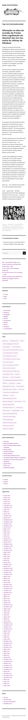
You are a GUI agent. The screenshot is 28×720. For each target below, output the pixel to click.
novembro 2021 (8, 505)
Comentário (7, 310)
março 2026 (7, 495)
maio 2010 (6, 681)
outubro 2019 (7, 548)
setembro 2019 (8, 550)
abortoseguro (7, 347)
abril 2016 (6, 615)
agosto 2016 (7, 608)
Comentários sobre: (11, 238)
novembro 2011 (8, 667)
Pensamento (7, 320)
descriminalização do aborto (11, 365)
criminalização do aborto (10, 356)
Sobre (5, 296)
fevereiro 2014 (8, 641)
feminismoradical (15, 377)
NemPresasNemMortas (9, 398)
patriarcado (18, 401)
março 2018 (7, 582)
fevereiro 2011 (7, 673)
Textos (6, 324)
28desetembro (14, 340)
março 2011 (7, 671)
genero (19, 383)
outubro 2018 (7, 572)
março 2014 (7, 639)
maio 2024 (7, 501)
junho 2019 (7, 556)
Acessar (6, 697)
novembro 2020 (8, 522)
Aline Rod (4, 224)
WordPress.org (8, 703)
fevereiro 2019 (8, 564)
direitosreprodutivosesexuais (11, 371)
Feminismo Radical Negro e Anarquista (15, 457)
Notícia (21, 224)
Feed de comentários (9, 701)
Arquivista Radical (9, 451)
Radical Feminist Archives (11, 443)
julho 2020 (7, 530)
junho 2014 (7, 633)
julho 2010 (6, 679)
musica (12, 395)
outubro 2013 (7, 645)
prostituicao (19, 407)
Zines (5, 298)
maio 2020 (7, 534)
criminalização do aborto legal (11, 359)
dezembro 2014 (8, 623)
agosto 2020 (7, 528)
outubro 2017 (7, 590)
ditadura (16, 225)
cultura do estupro (8, 362)
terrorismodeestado (6, 229)
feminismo (6, 377)
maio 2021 (6, 509)
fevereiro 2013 (8, 659)
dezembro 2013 (8, 643)
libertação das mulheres (10, 389)
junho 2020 (7, 532)
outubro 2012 (7, 663)
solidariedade (16, 410)
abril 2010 (6, 683)
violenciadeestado (6, 230)
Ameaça (6, 481)
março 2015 (7, 621)
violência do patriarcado (9, 422)
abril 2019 (6, 560)
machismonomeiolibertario (10, 392)
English (6, 316)
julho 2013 (6, 651)
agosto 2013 (7, 649)
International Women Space (12, 455)
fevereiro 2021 (8, 515)
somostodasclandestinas (10, 413)
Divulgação (17, 224)
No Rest (6, 479)
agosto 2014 (7, 631)
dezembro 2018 (8, 568)
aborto (11, 225)
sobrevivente (6, 410)
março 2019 (7, 562)
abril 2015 (6, 619)
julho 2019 (7, 554)
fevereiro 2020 (8, 540)
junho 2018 (7, 580)
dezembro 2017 (8, 586)
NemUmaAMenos (8, 401)
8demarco (6, 340)
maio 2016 (6, 613)
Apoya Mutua (7, 463)
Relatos (6, 322)
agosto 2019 (7, 552)
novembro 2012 (8, 661)
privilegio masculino (8, 407)
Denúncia (6, 312)
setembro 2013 (8, 647)
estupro (20, 225)
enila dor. (6, 441)
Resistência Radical (9, 467)
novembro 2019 (8, 546)
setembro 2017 (8, 592)
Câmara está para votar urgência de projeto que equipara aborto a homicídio (12, 278)
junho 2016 (7, 610)
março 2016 (7, 617)
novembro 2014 (8, 625)
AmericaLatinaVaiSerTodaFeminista (13, 350)
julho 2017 (6, 596)
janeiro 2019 (7, 566)
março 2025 (7, 497)
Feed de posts (7, 699)
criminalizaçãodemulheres (10, 353)
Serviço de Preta (8, 453)
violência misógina (8, 428)
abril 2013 (6, 655)
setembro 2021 (8, 507)
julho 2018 (6, 578)
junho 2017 (7, 598)
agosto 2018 (7, 576)
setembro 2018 (8, 574)
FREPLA (5, 383)
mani (20, 227)
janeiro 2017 (7, 602)
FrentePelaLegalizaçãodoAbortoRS (10, 227)
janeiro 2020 (7, 542)
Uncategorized (5, 225)
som (22, 410)
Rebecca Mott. (8, 449)
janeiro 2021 (7, 518)
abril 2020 (6, 536)
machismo (21, 389)
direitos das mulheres (9, 368)
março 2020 (7, 538)
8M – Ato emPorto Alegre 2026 (11, 262)
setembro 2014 (8, 629)
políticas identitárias (8, 404)
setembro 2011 (8, 669)
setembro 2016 (8, 606)
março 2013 (7, 657)
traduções (6, 326)
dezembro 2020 (8, 520)
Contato (6, 294)
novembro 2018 (8, 570)
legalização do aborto (9, 386)
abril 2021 (6, 511)
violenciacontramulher (17, 229)
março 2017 (7, 600)
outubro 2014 (7, 627)
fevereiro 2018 (8, 584)
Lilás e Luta (7, 465)
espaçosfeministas (8, 374)
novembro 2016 (8, 604)
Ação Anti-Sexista (10, 5)
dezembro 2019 (8, 544)
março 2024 (7, 503)
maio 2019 (6, 558)
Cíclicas (6, 483)
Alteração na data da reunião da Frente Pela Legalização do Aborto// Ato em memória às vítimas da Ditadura (13, 36)
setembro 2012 (8, 665)
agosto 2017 (7, 594)
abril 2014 (6, 637)
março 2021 (7, 513)
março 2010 (7, 685)
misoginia (5, 395)
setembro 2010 (8, 677)
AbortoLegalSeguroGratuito (11, 344)
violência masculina (8, 425)
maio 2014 (6, 635)
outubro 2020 (7, 524)
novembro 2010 (8, 675)
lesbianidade (20, 386)
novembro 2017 (8, 588)
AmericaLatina (16, 347)
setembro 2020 (8, 526)
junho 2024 (7, 499)
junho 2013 (7, 653)
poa (23, 227)
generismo (12, 383)
